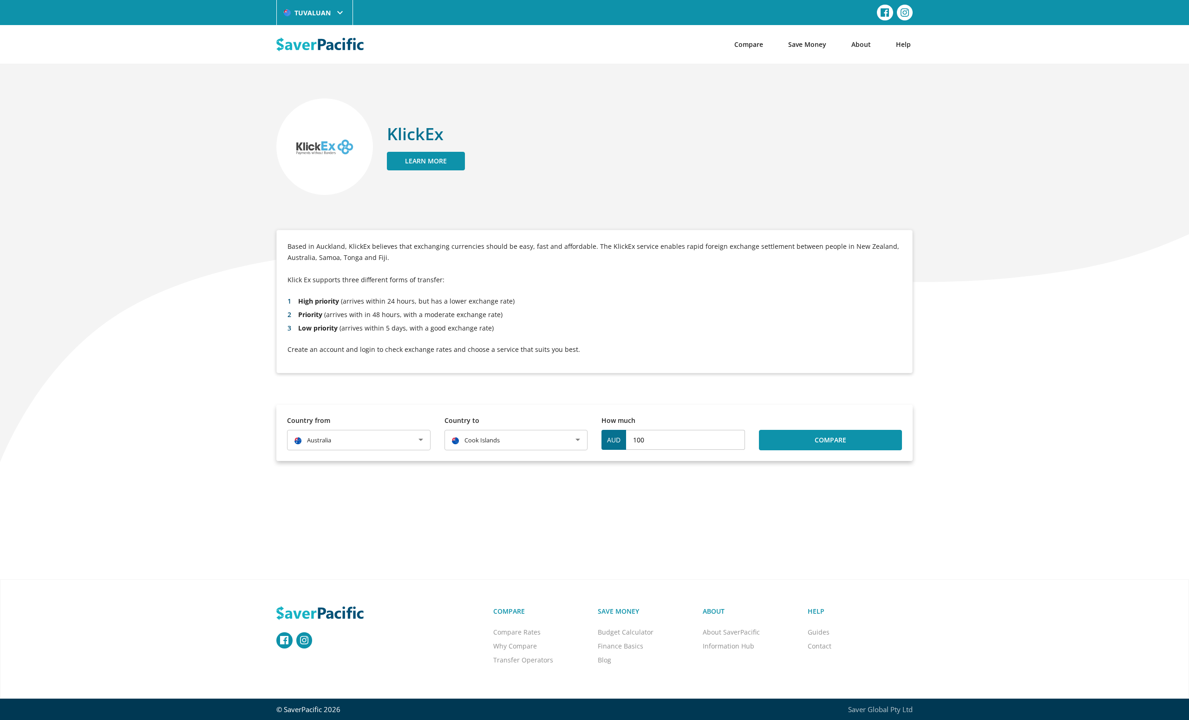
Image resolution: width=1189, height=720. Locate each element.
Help (903, 44)
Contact (819, 646)
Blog (604, 659)
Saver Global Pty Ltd (880, 709)
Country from (308, 420)
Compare (748, 44)
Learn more (426, 160)
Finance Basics (620, 646)
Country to (461, 420)
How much (618, 420)
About (861, 44)
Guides (819, 632)
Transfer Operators (523, 659)
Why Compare (515, 646)
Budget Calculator (625, 632)
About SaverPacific (731, 632)
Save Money (807, 44)
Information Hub (728, 646)
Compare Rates (517, 632)
